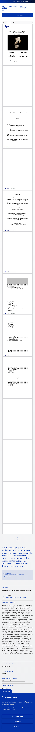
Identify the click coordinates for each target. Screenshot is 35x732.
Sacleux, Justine (6, 666)
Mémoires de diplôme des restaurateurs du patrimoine (16, 590)
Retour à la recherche (17, 15)
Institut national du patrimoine (22, 1)
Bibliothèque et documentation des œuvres (13, 681)
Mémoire (4, 673)
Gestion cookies (6, 691)
